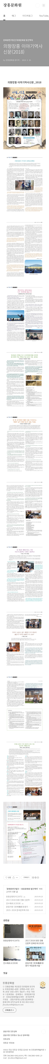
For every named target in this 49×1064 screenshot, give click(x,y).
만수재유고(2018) (13, 903)
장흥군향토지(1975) (14, 896)
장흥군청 (6, 1039)
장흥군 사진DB (8, 1042)
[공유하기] (13, 877)
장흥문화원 (12, 5)
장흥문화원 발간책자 (29, 888)
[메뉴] (44, 5)
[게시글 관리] (17, 877)
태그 (14, 15)
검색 (38, 5)
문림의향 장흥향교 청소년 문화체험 (16, 1035)
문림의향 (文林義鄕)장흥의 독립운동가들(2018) (18, 908)
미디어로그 (27, 15)
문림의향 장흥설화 (10, 1031)
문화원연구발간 (13, 888)
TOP (43, 1032)
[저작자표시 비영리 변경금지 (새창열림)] (35, 877)
